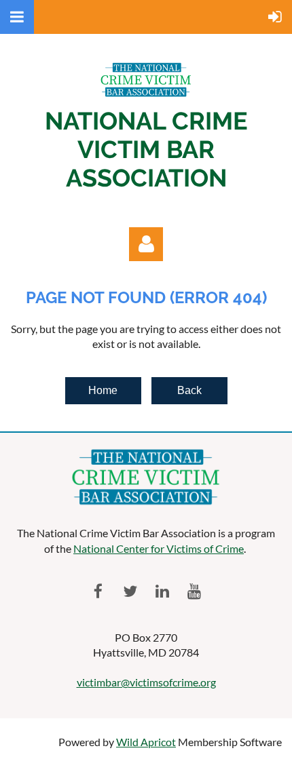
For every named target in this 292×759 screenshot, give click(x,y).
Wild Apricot (146, 741)
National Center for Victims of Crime (158, 548)
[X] (130, 591)
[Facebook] (98, 591)
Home (102, 390)
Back (189, 390)
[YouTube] (194, 591)
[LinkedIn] (162, 591)
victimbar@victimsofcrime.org (146, 682)
